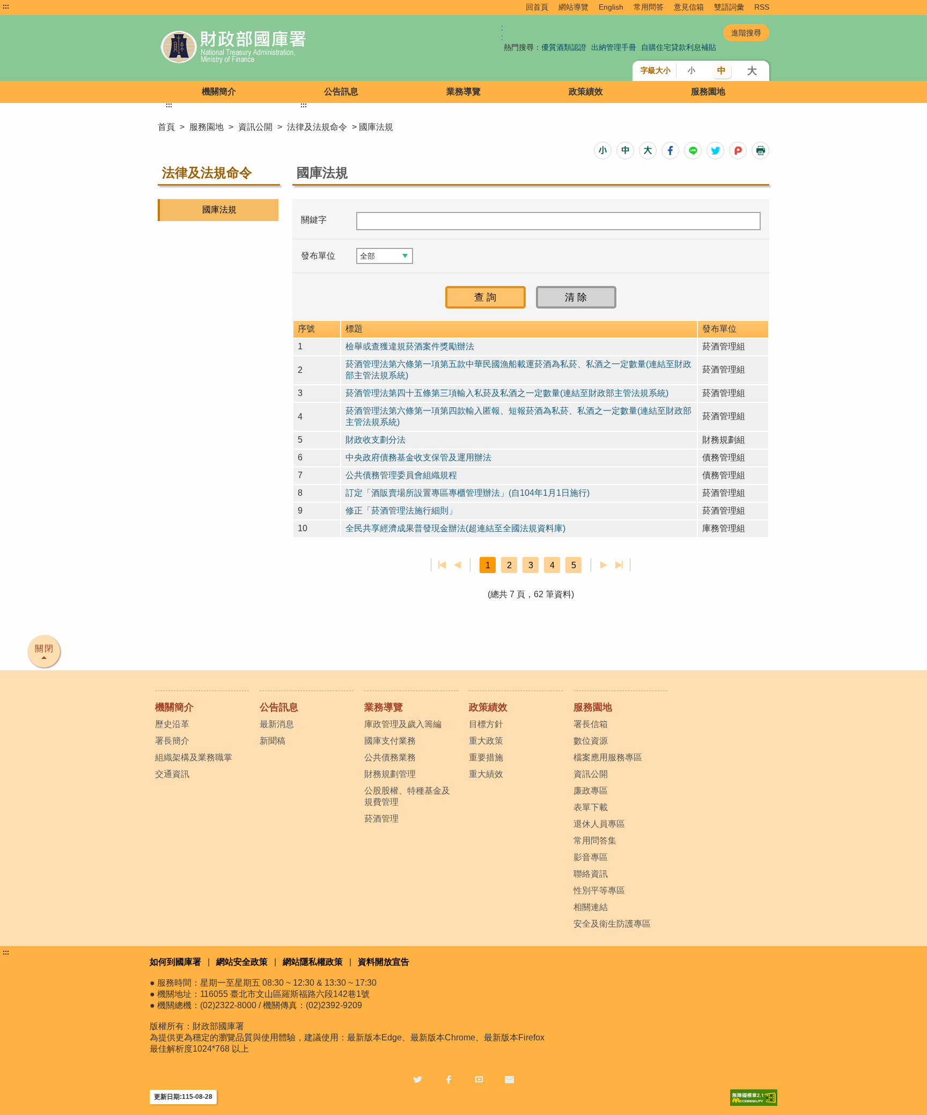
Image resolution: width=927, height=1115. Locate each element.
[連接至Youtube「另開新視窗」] (479, 1078)
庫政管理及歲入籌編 (403, 724)
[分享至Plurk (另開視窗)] (738, 150)
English (611, 7)
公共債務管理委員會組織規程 (401, 475)
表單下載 (590, 807)
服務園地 (708, 91)
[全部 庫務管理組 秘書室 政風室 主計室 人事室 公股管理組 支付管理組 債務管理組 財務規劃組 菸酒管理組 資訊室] (384, 256)
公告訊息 (341, 91)
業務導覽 (463, 91)
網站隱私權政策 (313, 961)
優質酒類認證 (563, 47)
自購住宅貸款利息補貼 (678, 47)
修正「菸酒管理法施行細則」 (401, 510)
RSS (761, 7)
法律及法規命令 (317, 126)
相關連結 (590, 907)
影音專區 (590, 857)
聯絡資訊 (590, 873)
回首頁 (537, 7)
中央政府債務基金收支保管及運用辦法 (418, 457)
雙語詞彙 (729, 7)
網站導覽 (573, 7)
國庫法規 (219, 209)
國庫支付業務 (390, 740)
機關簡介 (219, 91)
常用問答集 (594, 840)
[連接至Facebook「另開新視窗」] (448, 1078)
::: (6, 6)
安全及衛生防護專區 (612, 923)
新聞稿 (272, 740)
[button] (603, 150)
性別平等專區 (599, 890)
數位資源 (590, 740)
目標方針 (486, 724)
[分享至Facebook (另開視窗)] (670, 150)
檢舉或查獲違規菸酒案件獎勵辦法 (409, 346)
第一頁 (442, 565)
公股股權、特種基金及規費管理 (407, 796)
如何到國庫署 (175, 961)
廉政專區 (590, 790)
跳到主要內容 (28, 6)
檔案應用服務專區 (607, 757)
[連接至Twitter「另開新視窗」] (417, 1078)
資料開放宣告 (383, 961)
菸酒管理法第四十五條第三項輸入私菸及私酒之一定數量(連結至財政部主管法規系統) (506, 393)
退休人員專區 (599, 823)
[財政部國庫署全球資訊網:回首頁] (280, 48)
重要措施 (486, 757)
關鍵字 (314, 219)
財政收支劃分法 (375, 439)
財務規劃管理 (390, 774)
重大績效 (486, 774)
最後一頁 (618, 565)
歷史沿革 (172, 724)
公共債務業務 (390, 757)
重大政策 (486, 740)
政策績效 (586, 91)
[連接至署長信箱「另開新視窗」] (509, 1078)
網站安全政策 (242, 961)
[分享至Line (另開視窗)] (693, 150)
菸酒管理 (381, 818)
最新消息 (277, 724)
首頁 (166, 126)
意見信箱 (689, 7)
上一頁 (457, 565)
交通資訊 (172, 774)
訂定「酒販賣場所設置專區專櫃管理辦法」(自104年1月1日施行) (467, 492)
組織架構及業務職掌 (193, 757)
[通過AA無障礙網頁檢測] (753, 1097)
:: (502, 32)
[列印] (760, 150)
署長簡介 (172, 740)
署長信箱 (590, 724)
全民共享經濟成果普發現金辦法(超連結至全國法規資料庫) (455, 528)
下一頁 (603, 565)
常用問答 (649, 7)
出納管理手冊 (613, 47)
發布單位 (318, 255)
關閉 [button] (44, 648)
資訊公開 (255, 126)
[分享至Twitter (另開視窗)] (715, 150)
